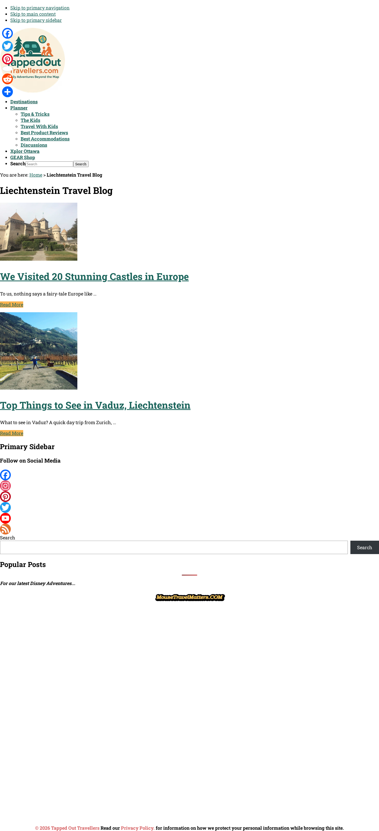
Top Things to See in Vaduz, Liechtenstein (95, 405)
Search (18, 163)
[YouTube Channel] (189, 518)
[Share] (7, 91)
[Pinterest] (189, 496)
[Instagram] (189, 485)
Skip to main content (33, 14)
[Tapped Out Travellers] (32, 91)
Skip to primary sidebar (36, 20)
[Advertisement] (38, 680)
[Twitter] (189, 507)
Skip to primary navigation (40, 8)
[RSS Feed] (189, 529)
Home (35, 175)
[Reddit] (7, 78)
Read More (11, 304)
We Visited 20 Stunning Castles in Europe (94, 276)
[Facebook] (189, 475)
